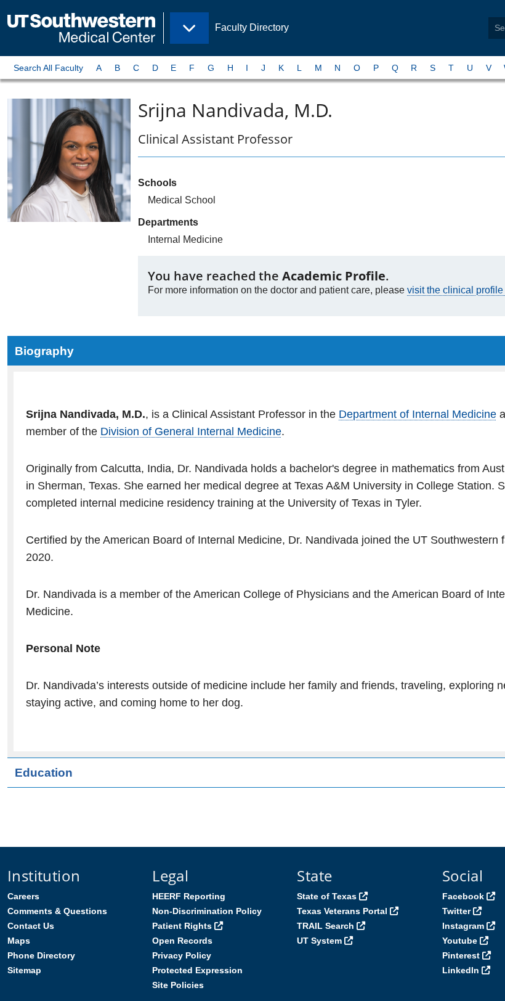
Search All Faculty (48, 68)
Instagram (463, 926)
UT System (319, 941)
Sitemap (24, 970)
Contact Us (30, 926)
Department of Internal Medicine (417, 414)
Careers (23, 896)
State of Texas (327, 896)
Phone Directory (41, 955)
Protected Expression (197, 970)
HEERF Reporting (188, 896)
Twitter (456, 911)
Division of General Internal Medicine (190, 431)
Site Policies (178, 985)
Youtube (459, 941)
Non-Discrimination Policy (207, 911)
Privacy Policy (181, 955)
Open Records (182, 941)
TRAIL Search (325, 926)
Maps (18, 941)
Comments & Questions (57, 911)
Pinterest (461, 955)
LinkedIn (460, 970)
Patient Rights (182, 926)
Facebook (463, 896)
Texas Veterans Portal (342, 911)
